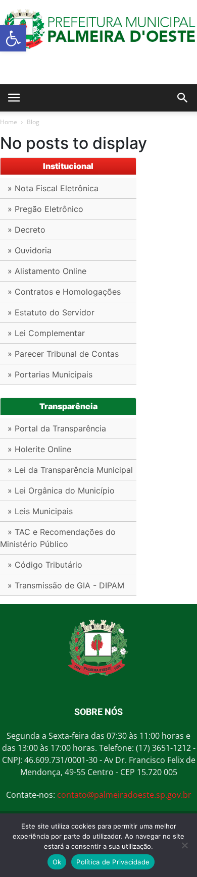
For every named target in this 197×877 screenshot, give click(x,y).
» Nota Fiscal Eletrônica (53, 188)
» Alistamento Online (47, 271)
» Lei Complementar (46, 333)
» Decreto (26, 230)
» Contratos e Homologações (64, 292)
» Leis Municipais (40, 511)
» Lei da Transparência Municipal (70, 470)
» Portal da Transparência (57, 428)
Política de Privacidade (113, 862)
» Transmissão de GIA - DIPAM (66, 585)
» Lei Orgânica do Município (61, 490)
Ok (57, 862)
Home (8, 122)
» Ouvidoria (30, 250)
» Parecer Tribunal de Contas (63, 354)
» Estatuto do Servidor (51, 312)
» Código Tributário (45, 565)
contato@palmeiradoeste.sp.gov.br (124, 794)
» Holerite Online (39, 449)
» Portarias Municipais (50, 374)
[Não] (184, 845)
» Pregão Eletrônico (45, 209)
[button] (13, 38)
